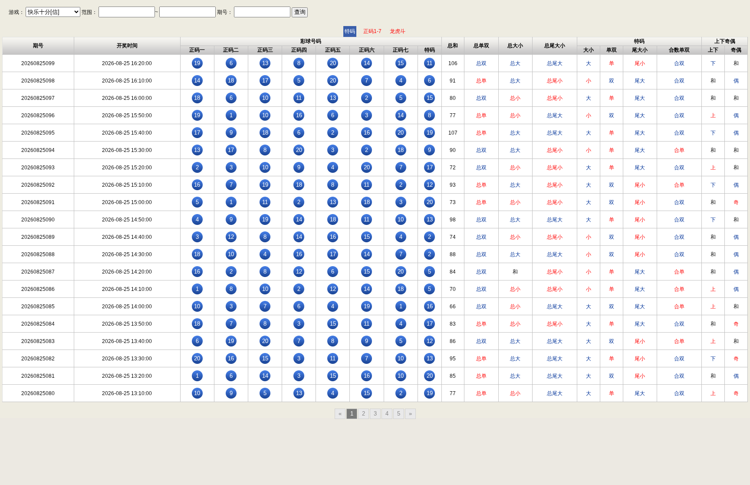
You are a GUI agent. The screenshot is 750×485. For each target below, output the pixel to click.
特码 (350, 31)
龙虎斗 (397, 31)
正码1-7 (372, 31)
